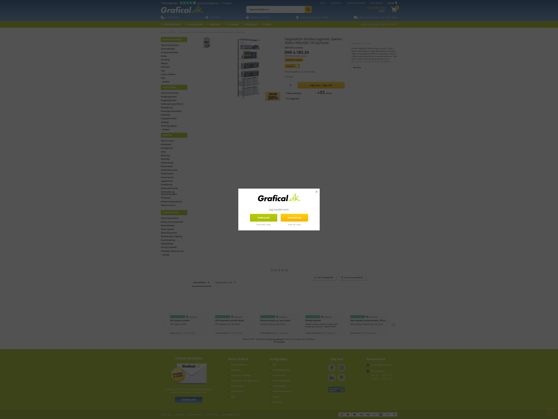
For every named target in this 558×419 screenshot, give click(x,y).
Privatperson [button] (294, 217)
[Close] (316, 192)
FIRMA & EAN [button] (264, 217)
